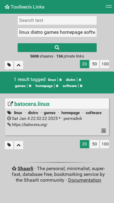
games (20, 86)
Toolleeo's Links (26, 7)
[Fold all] (18, 65)
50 (94, 64)
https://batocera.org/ (29, 124)
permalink (46, 118)
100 (105, 64)
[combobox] (57, 32)
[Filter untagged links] (9, 65)
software (70, 86)
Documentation (84, 180)
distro (70, 80)
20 (84, 64)
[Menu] (109, 8)
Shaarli (25, 168)
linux (52, 80)
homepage (44, 86)
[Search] (57, 47)
